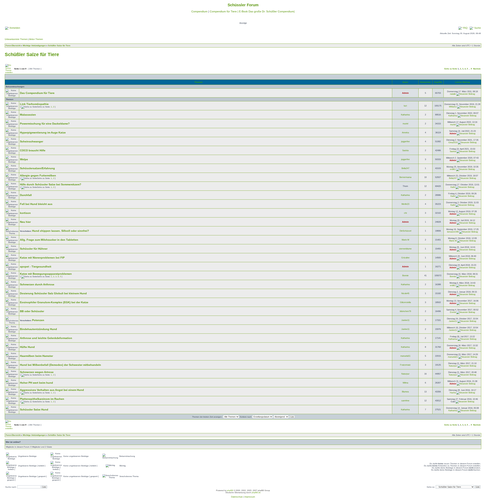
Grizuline (405, 257)
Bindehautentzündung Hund (38, 329)
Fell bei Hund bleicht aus (36, 204)
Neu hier (25, 221)
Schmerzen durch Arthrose (37, 284)
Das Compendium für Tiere (37, 92)
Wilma (405, 383)
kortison (25, 212)
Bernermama (405, 177)
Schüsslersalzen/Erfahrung (37, 168)
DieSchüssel (405, 231)
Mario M (405, 240)
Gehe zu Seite (450, 69)
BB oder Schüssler (32, 311)
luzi (405, 106)
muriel (405, 123)
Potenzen (38, 320)
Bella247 (405, 168)
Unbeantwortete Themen (16, 39)
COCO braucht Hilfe (32, 150)
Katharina (405, 114)
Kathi (452, 187)
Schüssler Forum (243, 5)
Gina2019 (452, 142)
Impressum (250, 497)
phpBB (230, 490)
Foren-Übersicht (13, 45)
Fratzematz (405, 365)
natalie (453, 94)
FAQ (464, 28)
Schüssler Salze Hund (34, 409)
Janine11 (405, 320)
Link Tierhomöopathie (34, 104)
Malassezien (28, 114)
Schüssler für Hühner (33, 248)
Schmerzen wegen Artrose (37, 372)
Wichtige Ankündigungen (34, 45)
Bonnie (405, 275)
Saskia (405, 150)
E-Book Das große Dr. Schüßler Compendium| (267, 11)
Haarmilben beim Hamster (36, 355)
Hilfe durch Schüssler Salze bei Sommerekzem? (50, 184)
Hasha (453, 392)
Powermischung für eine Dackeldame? (45, 123)
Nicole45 (405, 293)
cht (405, 213)
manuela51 (405, 356)
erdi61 (453, 169)
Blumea (405, 391)
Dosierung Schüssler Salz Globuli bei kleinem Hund (53, 293)
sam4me (405, 400)
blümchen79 (405, 311)
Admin (405, 93)
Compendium (199, 11)
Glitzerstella (405, 302)
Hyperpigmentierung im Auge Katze (43, 132)
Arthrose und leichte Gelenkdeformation (46, 338)
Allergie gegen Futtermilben (38, 175)
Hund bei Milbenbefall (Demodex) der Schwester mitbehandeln (60, 364)
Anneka (405, 132)
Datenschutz (237, 497)
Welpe (24, 159)
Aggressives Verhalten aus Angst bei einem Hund (52, 389)
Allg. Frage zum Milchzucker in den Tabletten (49, 239)
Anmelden (14, 28)
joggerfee (405, 141)
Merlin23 (405, 204)
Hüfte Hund (27, 346)
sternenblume (405, 249)
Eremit (453, 312)
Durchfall (26, 195)
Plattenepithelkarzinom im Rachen (42, 398)
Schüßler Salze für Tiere (59, 45)
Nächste (477, 69)
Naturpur (453, 366)
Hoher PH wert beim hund (36, 382)
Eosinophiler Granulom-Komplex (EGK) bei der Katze (54, 302)
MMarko (453, 107)
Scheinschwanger (31, 141)
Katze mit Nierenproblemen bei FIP (42, 257)
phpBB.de (256, 492)
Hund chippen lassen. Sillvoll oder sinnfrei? (60, 230)
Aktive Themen (36, 39)
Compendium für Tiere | (224, 11)
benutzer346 (453, 232)
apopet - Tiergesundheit (35, 266)
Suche (477, 28)
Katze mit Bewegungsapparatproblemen (46, 273)
